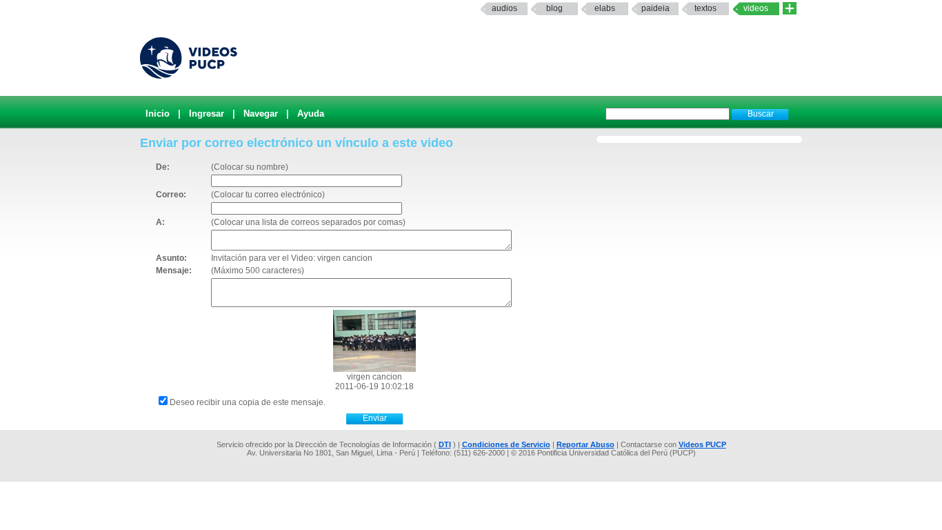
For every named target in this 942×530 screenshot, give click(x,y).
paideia (655, 8)
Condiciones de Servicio (506, 444)
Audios (504, 8)
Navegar (260, 113)
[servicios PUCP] (789, 8)
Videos (755, 8)
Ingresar (206, 113)
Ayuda (310, 113)
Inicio (158, 113)
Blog (554, 8)
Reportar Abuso (585, 444)
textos (705, 8)
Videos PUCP (702, 444)
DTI (445, 444)
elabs (604, 8)
